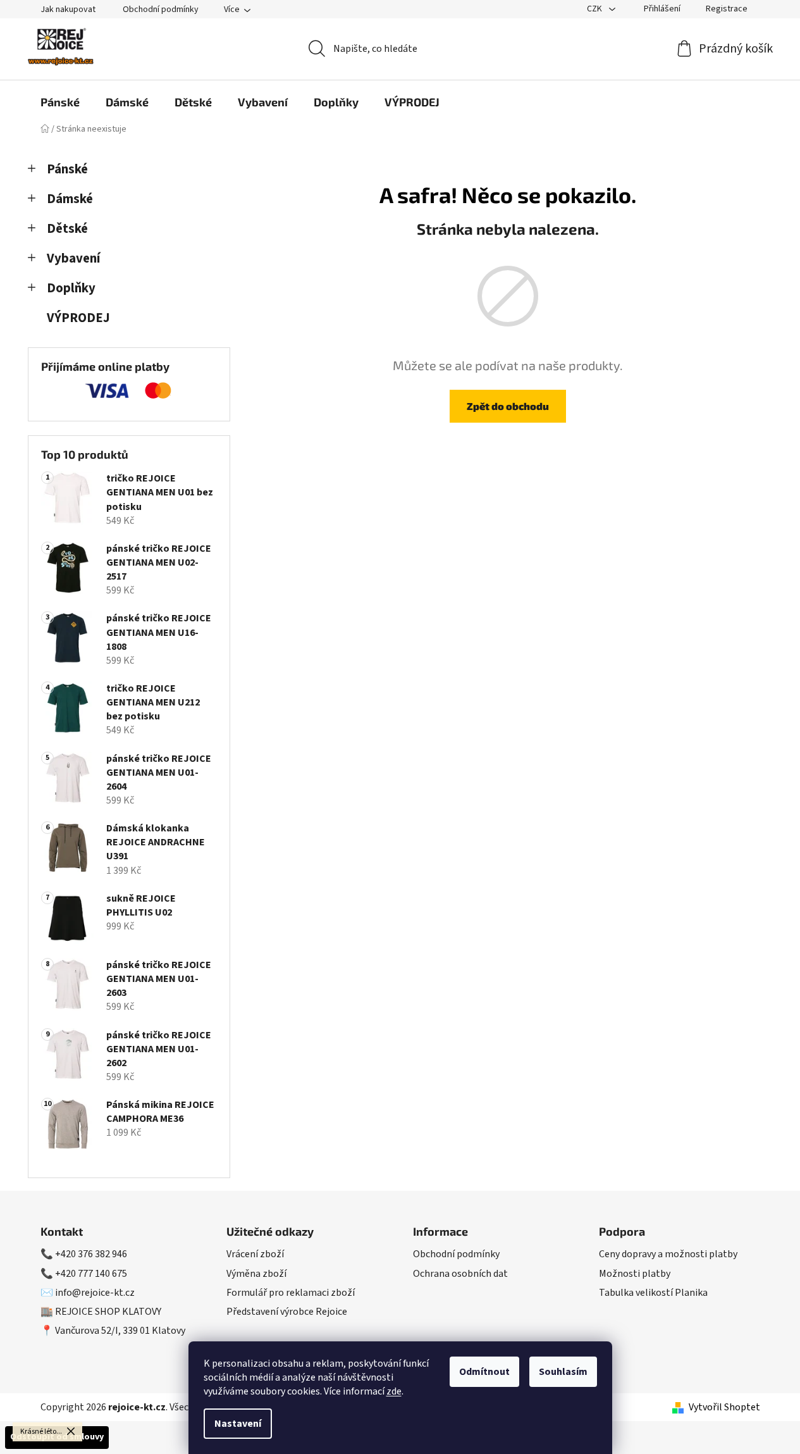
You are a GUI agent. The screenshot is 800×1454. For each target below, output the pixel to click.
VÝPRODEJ (78, 318)
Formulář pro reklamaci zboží (290, 1293)
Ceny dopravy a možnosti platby (668, 1254)
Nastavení (237, 1424)
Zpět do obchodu (508, 406)
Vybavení (73, 258)
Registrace (727, 9)
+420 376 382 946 (91, 1254)
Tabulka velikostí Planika (653, 1293)
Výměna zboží (256, 1274)
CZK (595, 9)
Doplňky (71, 288)
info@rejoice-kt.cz (95, 1293)
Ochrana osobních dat (460, 1274)
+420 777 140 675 (91, 1274)
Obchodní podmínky (161, 9)
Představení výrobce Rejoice (286, 1312)
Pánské (67, 169)
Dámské (70, 199)
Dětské (67, 229)
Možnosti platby (634, 1274)
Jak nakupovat (67, 9)
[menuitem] (60, 101)
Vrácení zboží (255, 1254)
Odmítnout (484, 1372)
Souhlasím (563, 1372)
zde (394, 1391)
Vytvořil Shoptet (724, 1407)
